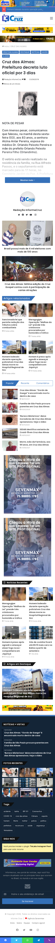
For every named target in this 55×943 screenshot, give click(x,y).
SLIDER (6, 56)
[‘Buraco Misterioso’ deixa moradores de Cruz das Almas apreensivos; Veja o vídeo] (10, 420)
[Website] (19, 214)
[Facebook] (23, 214)
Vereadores (8, 830)
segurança (40, 826)
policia (34, 821)
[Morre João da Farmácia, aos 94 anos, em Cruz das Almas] (10, 445)
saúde (30, 826)
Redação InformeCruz (12, 79)
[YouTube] (31, 214)
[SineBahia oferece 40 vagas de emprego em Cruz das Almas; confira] (27, 792)
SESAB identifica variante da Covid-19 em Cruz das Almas (34, 431)
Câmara (34, 816)
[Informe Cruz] (12, 18)
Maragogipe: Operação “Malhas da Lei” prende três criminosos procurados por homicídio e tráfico (40, 326)
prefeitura (7, 826)
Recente (25, 383)
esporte (45, 816)
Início (6, 46)
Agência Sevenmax (36, 918)
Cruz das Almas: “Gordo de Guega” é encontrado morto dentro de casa (35, 393)
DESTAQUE (24, 52)
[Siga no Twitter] (23, 79)
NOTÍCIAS (36, 52)
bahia (17, 811)
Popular (10, 383)
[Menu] (51, 19)
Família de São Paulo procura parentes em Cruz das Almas (35, 405)
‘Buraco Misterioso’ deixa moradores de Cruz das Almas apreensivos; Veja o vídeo (35, 419)
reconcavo (19, 826)
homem (6, 821)
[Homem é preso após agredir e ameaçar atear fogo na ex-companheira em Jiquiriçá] (41, 347)
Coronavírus (37, 811)
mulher (24, 821)
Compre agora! (38, 923)
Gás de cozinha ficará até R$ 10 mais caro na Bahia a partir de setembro (40, 646)
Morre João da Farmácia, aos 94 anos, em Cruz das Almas (35, 443)
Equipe (27, 923)
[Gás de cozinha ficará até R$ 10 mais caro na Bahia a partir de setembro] (41, 632)
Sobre (19, 923)
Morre (15, 821)
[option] (27, 684)
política (43, 821)
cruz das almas (22, 816)
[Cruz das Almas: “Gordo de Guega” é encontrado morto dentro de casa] (10, 394)
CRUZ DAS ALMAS (18, 46)
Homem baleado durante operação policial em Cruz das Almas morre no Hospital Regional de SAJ (13, 363)
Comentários (42, 383)
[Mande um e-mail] (25, 79)
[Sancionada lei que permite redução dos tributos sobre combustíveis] (14, 310)
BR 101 (25, 811)
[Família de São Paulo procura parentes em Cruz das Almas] (10, 407)
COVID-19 (8, 816)
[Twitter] (27, 214)
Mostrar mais (27, 180)
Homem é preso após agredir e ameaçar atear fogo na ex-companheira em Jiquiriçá (40, 362)
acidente (7, 811)
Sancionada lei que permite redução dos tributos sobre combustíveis (13, 323)
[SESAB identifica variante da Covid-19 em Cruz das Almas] (10, 433)
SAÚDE (45, 52)
